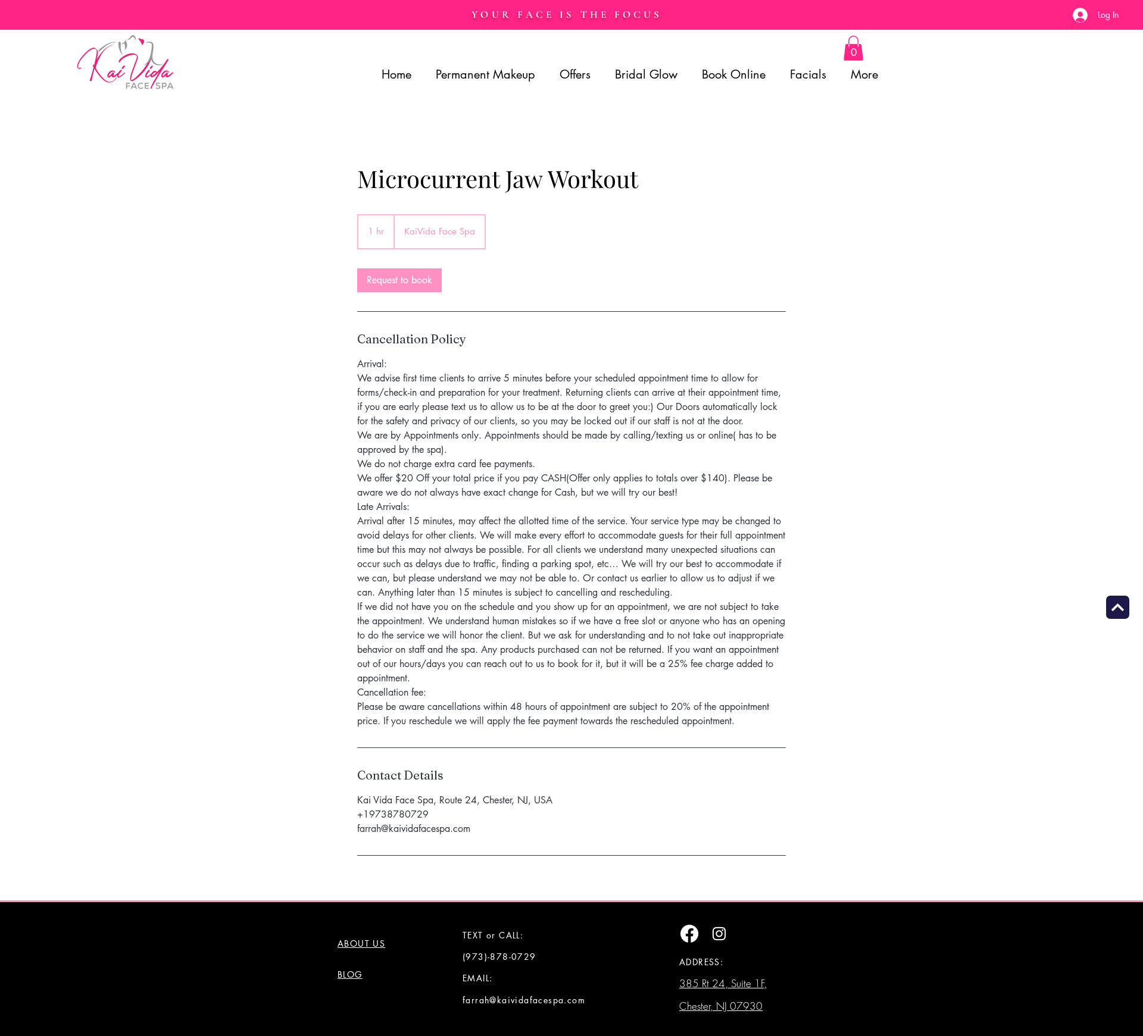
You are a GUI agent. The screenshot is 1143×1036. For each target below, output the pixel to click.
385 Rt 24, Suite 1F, (723, 983)
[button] (853, 48)
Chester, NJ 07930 (721, 1006)
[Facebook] (689, 934)
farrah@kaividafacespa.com (524, 1000)
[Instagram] (719, 934)
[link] (399, 280)
